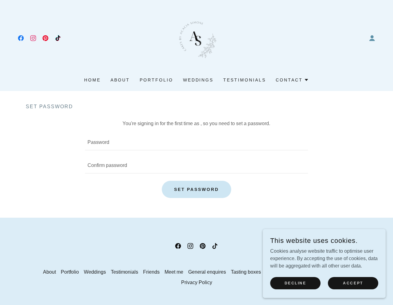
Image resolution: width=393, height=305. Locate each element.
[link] (21, 38)
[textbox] (196, 142)
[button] (372, 38)
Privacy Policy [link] (196, 282)
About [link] (120, 79)
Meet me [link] (174, 272)
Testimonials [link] (244, 79)
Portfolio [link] (156, 79)
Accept (353, 283)
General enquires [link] (207, 272)
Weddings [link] (198, 79)
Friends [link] (151, 272)
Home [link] (92, 79)
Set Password (196, 189)
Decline (295, 283)
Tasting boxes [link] (246, 272)
